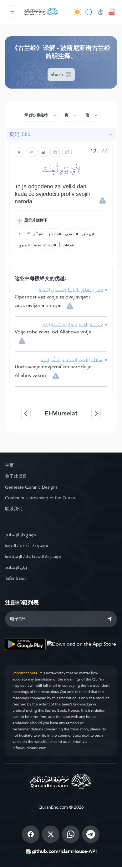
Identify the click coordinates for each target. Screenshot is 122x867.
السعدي (71, 233)
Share (57, 74)
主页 (9, 465)
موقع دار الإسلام (20, 534)
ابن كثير (88, 233)
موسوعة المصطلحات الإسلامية (33, 556)
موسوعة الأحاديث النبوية (26, 545)
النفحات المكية (45, 245)
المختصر (55, 233)
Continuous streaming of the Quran (40, 498)
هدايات (68, 245)
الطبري (24, 245)
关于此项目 (16, 476)
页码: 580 (19, 134)
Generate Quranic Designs (31, 487)
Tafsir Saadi (16, 578)
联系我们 (14, 509)
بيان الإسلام (16, 567)
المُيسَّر (38, 233)
